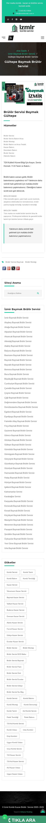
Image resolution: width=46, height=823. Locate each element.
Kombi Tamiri (12, 711)
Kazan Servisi (12, 585)
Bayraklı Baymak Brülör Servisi (17, 365)
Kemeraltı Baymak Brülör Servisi (18, 506)
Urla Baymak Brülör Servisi (16, 548)
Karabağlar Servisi (12, 496)
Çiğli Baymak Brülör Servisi (16, 398)
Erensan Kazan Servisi (15, 616)
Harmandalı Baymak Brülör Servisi (19, 473)
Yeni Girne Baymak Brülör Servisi (18, 544)
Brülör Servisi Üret (14, 673)
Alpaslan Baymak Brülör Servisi (18, 332)
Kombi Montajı (12, 705)
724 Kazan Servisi (14, 755)
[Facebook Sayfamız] (12, 19)
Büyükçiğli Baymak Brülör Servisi (18, 379)
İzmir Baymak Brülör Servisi (21, 54)
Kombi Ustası (12, 730)
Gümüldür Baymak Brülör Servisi (18, 449)
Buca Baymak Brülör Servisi (16, 374)
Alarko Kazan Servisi (15, 623)
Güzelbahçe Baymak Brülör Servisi (19, 464)
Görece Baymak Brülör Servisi (17, 435)
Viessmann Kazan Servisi (16, 591)
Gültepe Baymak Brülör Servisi (17, 445)
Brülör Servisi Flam (14, 667)
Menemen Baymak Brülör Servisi (18, 525)
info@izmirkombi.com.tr (25, 13)
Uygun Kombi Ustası (15, 742)
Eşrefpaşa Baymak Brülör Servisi (18, 417)
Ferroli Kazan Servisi (15, 629)
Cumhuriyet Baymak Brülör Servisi (19, 384)
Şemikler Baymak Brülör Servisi (18, 534)
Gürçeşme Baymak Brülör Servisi (18, 459)
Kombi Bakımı (28, 698)
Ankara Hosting (26, 812)
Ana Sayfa (21, 51)
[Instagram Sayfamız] (16, 19)
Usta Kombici (28, 730)
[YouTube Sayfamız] (21, 19)
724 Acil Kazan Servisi (15, 761)
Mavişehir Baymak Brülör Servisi (18, 520)
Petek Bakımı (29, 717)
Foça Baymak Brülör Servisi (16, 426)
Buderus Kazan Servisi (15, 610)
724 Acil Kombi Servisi (15, 724)
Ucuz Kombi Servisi (14, 749)
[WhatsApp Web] (8, 19)
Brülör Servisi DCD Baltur (16, 654)
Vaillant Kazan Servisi (15, 604)
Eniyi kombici (12, 736)
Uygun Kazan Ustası (15, 774)
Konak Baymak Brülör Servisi (17, 511)
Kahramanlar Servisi (13, 492)
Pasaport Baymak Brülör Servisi (18, 529)
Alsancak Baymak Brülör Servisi (18, 337)
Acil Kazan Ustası (13, 768)
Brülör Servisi (12, 648)
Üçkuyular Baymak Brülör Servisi (18, 539)
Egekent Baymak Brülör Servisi (18, 412)
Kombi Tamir (28, 572)
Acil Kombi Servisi (29, 711)
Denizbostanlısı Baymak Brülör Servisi (21, 407)
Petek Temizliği (12, 717)
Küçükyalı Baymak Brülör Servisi (18, 515)
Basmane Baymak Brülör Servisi (18, 355)
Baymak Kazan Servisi (15, 597)
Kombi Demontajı (30, 705)
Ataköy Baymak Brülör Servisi (17, 346)
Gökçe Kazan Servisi (15, 635)
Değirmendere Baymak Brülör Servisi (20, 402)
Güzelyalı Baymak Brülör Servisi (18, 468)
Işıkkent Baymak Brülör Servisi (17, 487)
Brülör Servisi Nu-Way (15, 692)
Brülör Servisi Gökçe (15, 686)
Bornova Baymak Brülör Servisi (18, 370)
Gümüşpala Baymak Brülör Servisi (19, 454)
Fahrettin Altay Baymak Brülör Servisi (20, 421)
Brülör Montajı (30, 262)
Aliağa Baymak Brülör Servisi (17, 327)
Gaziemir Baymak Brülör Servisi (18, 431)
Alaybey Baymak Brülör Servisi (17, 322)
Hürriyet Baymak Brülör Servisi (17, 482)
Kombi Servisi (12, 572)
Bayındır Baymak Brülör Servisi (18, 360)
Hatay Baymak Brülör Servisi (16, 478)
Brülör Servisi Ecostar (15, 679)
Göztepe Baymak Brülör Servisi (18, 440)
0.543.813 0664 (25, 11)
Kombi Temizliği (29, 579)
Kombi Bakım (12, 579)
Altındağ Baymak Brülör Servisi (18, 341)
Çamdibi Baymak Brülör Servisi (18, 388)
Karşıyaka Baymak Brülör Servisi (18, 501)
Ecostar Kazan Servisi (15, 642)
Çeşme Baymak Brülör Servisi (17, 393)
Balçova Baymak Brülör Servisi (17, 351)
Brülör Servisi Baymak (15, 262)
